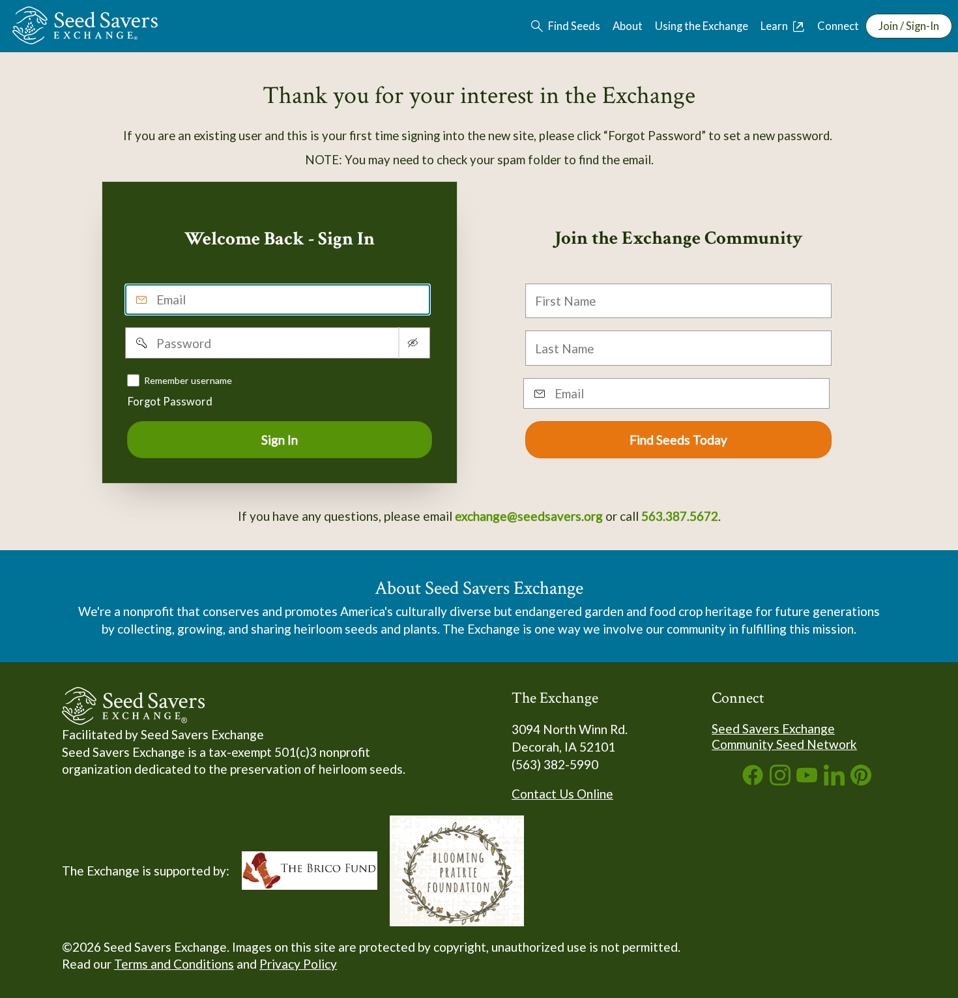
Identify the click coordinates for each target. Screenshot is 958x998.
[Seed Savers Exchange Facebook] (752, 780)
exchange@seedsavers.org (529, 515)
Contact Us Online (562, 793)
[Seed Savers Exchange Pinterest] (860, 780)
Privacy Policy (298, 963)
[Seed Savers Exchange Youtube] (806, 780)
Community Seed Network (784, 744)
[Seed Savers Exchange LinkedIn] (834, 780)
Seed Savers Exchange (773, 728)
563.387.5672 (679, 515)
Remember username (188, 379)
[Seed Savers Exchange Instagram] (780, 780)
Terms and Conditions (174, 963)
